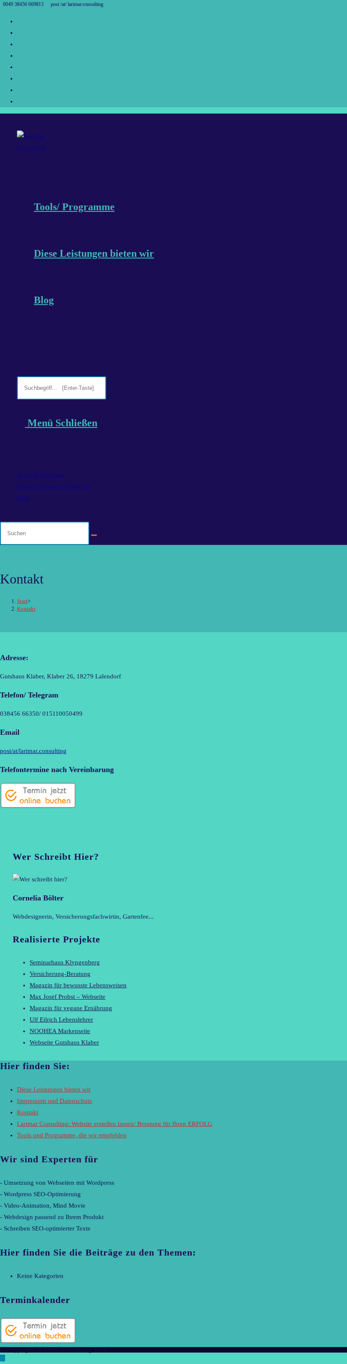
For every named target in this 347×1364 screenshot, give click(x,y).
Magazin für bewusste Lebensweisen (78, 985)
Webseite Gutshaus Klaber (64, 1042)
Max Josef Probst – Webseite (67, 996)
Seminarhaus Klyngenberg (65, 962)
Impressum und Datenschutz (54, 1100)
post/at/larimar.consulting (33, 750)
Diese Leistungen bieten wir (54, 486)
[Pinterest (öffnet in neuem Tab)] (19, 44)
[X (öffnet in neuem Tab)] (19, 21)
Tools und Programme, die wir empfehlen (72, 1135)
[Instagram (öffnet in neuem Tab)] (19, 55)
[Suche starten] (94, 535)
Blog (23, 497)
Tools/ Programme (41, 475)
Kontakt (26, 609)
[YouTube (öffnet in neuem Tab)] (19, 78)
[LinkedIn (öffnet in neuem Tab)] (19, 67)
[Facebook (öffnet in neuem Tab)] (19, 32)
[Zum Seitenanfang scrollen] (2, 1358)
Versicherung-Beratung (60, 973)
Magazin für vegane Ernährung (71, 1008)
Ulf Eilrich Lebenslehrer (61, 1019)
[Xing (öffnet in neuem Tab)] (19, 101)
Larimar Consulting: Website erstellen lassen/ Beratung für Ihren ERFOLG (114, 1123)
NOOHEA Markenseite (60, 1031)
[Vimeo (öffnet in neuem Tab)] (19, 89)
